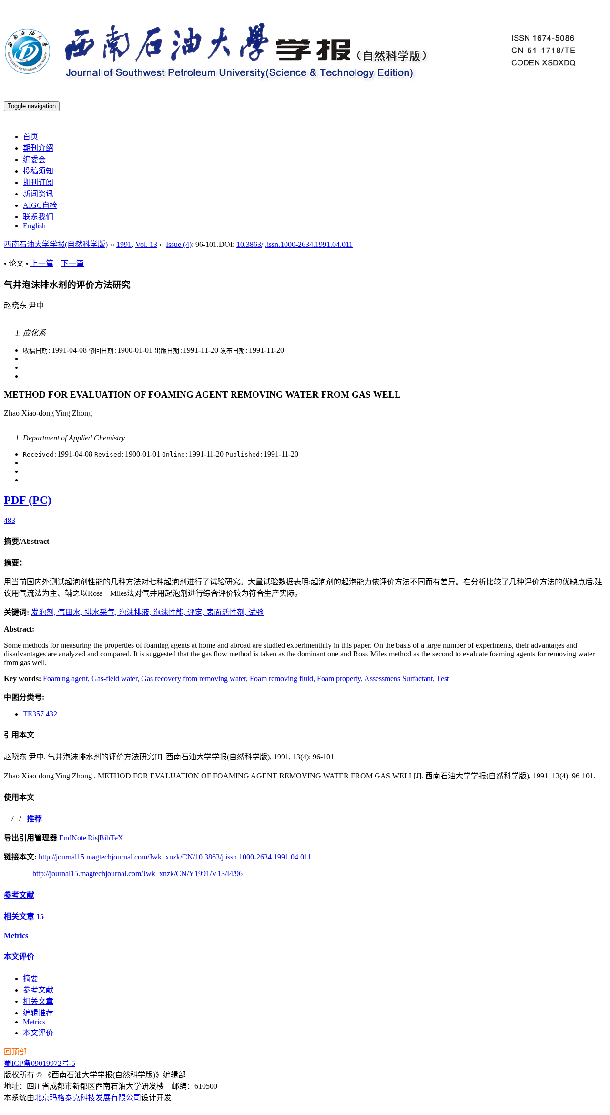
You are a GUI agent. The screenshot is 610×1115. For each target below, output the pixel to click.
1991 (124, 244)
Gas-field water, (116, 679)
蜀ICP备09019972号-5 (39, 1063)
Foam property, (340, 679)
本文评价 (19, 956)
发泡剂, (44, 612)
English (34, 226)
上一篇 (41, 263)
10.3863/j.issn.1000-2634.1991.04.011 (294, 244)
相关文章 (24, 916)
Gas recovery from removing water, (195, 679)
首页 (30, 137)
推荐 (34, 819)
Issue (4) (179, 244)
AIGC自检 (40, 205)
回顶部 (15, 1052)
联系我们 (38, 217)
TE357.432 (40, 714)
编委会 (34, 159)
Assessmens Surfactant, (400, 679)
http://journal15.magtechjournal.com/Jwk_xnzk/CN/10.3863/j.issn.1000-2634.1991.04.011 (175, 857)
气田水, (71, 612)
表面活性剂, (227, 612)
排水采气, (101, 612)
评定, (196, 612)
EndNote (72, 838)
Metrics (16, 935)
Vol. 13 (146, 244)
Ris (93, 838)
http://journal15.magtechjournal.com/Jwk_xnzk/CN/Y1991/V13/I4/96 (137, 873)
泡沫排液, (136, 612)
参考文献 (19, 895)
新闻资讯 (38, 194)
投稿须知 (38, 171)
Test (443, 679)
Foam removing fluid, (283, 679)
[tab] (305, 540)
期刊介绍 (38, 148)
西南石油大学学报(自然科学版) (56, 244)
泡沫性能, (170, 612)
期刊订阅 (38, 182)
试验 (256, 612)
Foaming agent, (67, 679)
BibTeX (111, 838)
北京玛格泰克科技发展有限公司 (87, 1098)
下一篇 (72, 263)
